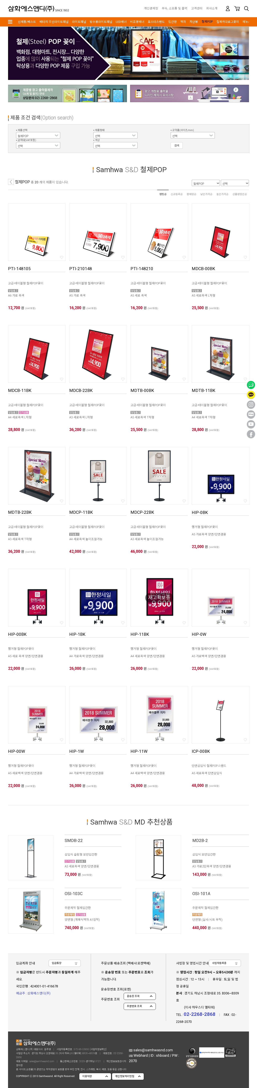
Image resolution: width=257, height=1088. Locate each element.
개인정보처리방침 (124, 1076)
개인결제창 (151, 8)
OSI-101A (201, 893)
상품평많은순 (240, 194)
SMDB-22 (74, 840)
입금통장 (56, 963)
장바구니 (237, 8)
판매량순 (191, 194)
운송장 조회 (133, 996)
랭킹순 (163, 194)
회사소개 (211, 8)
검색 (246, 8)
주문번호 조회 (134, 1006)
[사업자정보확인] (98, 1049)
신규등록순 (177, 194)
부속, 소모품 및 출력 (174, 8)
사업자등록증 (219, 963)
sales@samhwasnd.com (41, 1061)
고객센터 (196, 8)
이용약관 (87, 1076)
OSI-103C (74, 893)
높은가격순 (222, 194)
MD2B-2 (200, 840)
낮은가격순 (206, 194)
